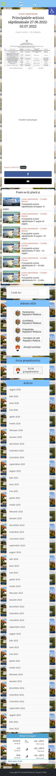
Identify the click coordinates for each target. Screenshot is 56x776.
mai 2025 (13, 491)
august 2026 (15, 389)
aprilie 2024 (14, 579)
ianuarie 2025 (15, 518)
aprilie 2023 (14, 660)
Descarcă (23, 167)
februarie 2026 (16, 430)
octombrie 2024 (16, 538)
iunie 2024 (14, 565)
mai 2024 (13, 572)
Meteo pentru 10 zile (15, 761)
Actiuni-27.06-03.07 (11, 167)
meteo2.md (43, 764)
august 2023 (15, 633)
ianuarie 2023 (15, 681)
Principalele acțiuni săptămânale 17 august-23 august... (33, 221)
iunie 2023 (14, 647)
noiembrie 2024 (16, 532)
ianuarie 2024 (15, 599)
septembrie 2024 (17, 545)
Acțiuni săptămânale (28, 13)
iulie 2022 (13, 721)
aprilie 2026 (14, 416)
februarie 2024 (16, 593)
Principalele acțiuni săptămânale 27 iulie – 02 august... (33, 250)
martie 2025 (15, 504)
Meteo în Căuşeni (28, 736)
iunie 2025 (14, 484)
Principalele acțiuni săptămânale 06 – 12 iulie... (33, 278)
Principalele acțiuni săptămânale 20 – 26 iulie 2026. (33, 265)
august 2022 (15, 715)
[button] (52, 11)
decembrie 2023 (16, 606)
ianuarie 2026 (15, 437)
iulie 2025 (13, 477)
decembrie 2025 (16, 443)
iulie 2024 (13, 559)
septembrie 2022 (17, 708)
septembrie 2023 (17, 627)
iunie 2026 (14, 403)
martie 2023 (15, 667)
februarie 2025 (16, 511)
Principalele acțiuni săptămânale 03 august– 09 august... (34, 236)
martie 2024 (15, 586)
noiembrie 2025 (16, 450)
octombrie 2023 (16, 620)
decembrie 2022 (16, 688)
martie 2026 (15, 423)
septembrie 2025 (17, 464)
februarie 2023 (16, 674)
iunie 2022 (14, 728)
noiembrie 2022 (16, 694)
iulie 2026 (13, 396)
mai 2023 (13, 654)
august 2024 (15, 552)
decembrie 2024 (16, 525)
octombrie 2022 (16, 701)
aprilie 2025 (14, 498)
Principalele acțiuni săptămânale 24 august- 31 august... (24, 206)
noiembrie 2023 (16, 613)
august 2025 (15, 471)
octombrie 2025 (16, 457)
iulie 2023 (13, 640)
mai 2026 (13, 410)
